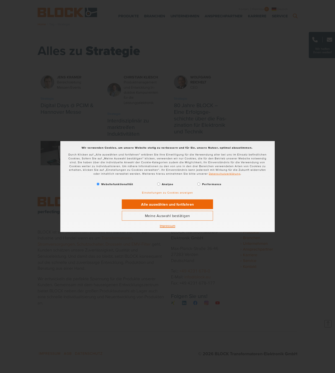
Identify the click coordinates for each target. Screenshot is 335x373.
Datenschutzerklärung (224, 173)
